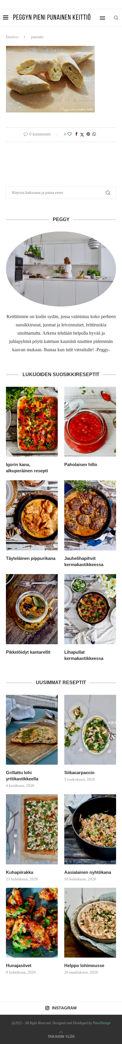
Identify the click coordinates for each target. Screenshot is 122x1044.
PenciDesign (101, 1023)
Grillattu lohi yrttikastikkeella (22, 775)
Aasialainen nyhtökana (87, 872)
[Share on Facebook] (76, 134)
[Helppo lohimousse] (90, 923)
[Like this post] (70, 134)
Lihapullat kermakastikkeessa (83, 655)
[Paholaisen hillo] (90, 422)
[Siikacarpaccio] (90, 730)
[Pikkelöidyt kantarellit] (32, 609)
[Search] (116, 17)
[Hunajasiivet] (32, 923)
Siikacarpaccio (79, 772)
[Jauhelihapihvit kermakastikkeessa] (90, 515)
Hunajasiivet (18, 965)
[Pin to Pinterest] (88, 134)
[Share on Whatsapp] (94, 134)
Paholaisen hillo (80, 464)
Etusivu (12, 37)
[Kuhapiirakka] (32, 829)
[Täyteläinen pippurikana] (32, 515)
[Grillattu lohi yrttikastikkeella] (32, 730)
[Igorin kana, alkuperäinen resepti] (32, 422)
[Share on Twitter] (82, 134)
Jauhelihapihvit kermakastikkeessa (83, 561)
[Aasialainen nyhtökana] (90, 829)
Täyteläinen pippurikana (30, 558)
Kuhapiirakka (19, 872)
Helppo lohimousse (84, 965)
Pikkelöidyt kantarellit (28, 652)
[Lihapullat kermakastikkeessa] (90, 609)
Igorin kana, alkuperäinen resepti (27, 467)
